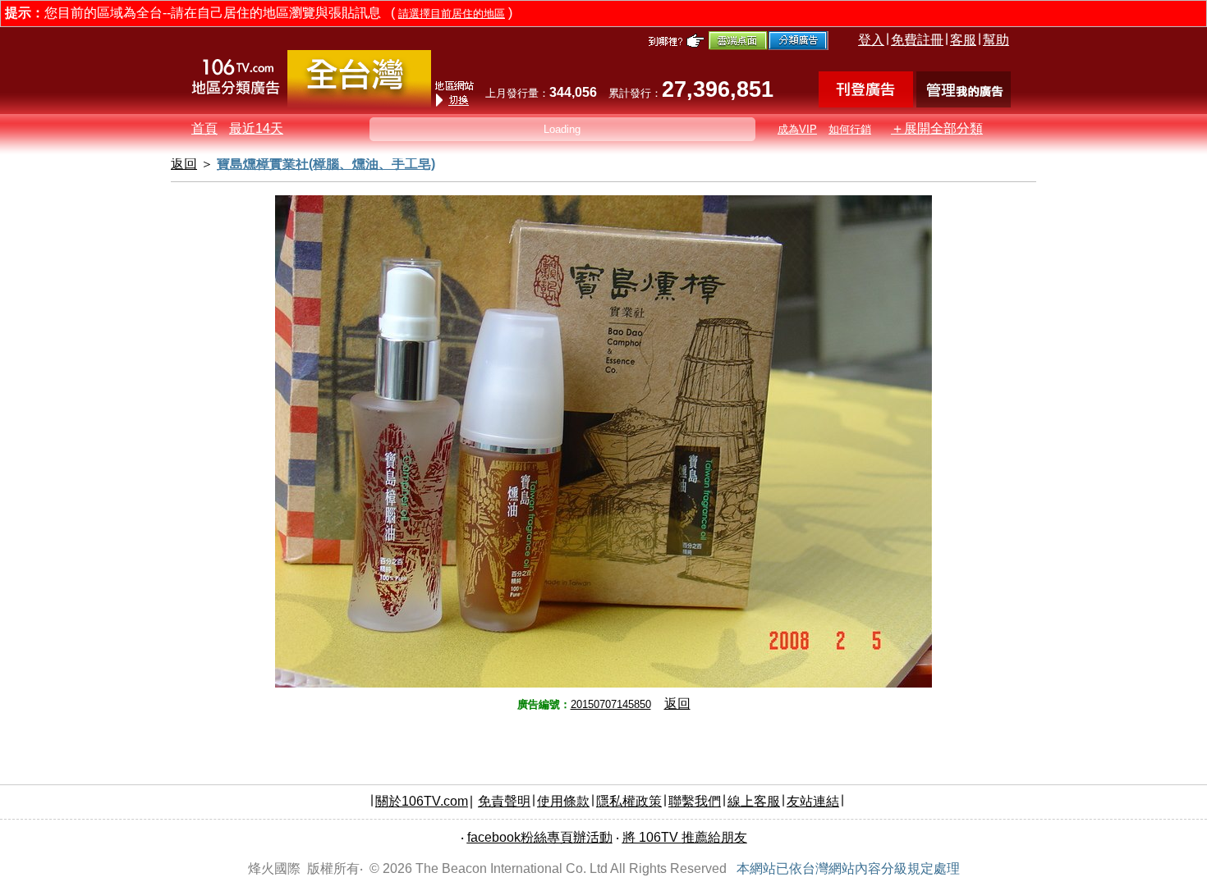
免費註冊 (917, 40)
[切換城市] (359, 104)
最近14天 (256, 128)
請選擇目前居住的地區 (451, 13)
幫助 (996, 40)
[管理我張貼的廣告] (963, 103)
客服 (963, 40)
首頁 (204, 128)
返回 (677, 704)
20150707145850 (611, 704)
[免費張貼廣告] (866, 103)
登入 (871, 40)
